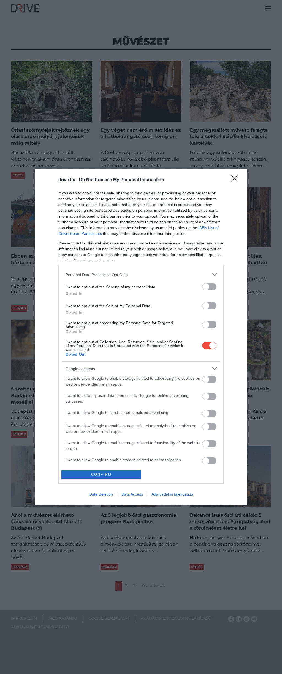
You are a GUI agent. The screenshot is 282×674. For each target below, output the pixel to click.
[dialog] (141, 336)
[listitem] (141, 274)
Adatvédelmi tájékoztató (172, 494)
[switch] (209, 286)
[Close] (236, 180)
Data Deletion (101, 494)
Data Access (132, 494)
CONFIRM (101, 474)
